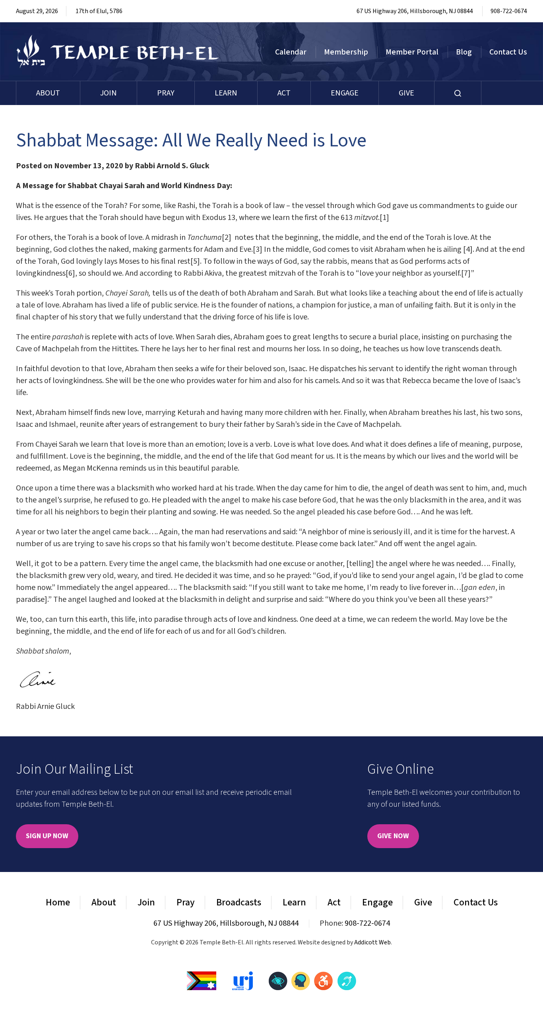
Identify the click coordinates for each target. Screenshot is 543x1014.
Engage (345, 93)
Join (108, 93)
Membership (346, 52)
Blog (464, 52)
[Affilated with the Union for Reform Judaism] (242, 980)
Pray (166, 93)
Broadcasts (238, 902)
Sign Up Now (47, 836)
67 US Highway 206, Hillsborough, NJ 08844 (415, 11)
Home (58, 902)
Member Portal (412, 52)
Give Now (393, 836)
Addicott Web (372, 942)
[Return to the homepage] (118, 51)
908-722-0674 (509, 11)
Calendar (290, 52)
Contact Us (508, 52)
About (48, 93)
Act (284, 93)
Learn (226, 93)
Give (406, 93)
